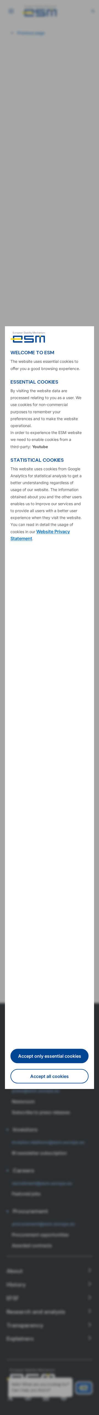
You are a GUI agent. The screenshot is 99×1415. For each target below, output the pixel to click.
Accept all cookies (49, 1076)
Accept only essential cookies (49, 1056)
